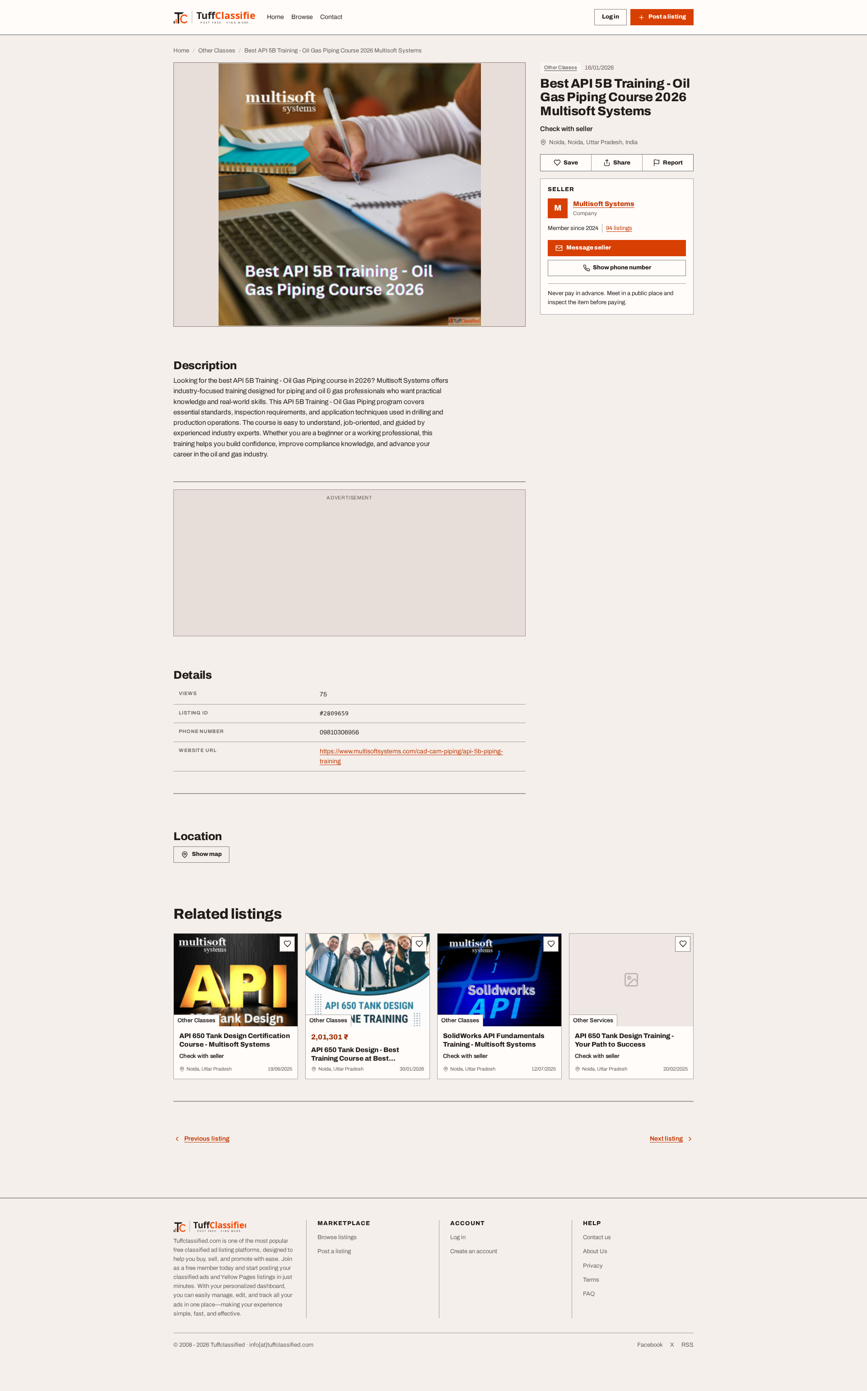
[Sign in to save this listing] (287, 944)
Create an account (473, 1251)
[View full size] (349, 194)
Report (673, 163)
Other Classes (560, 67)
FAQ (589, 1294)
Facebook (650, 1345)
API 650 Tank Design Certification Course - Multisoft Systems (234, 1040)
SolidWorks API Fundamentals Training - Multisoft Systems (494, 1040)
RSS (687, 1345)
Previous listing (206, 1138)
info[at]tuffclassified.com (281, 1345)
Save (571, 163)
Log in (610, 17)
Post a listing (334, 1251)
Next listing (666, 1138)
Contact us (597, 1237)
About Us (595, 1251)
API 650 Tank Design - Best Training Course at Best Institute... (355, 1058)
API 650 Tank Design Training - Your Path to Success (624, 1040)
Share (621, 163)
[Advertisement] (349, 567)
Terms (591, 1280)
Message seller (588, 247)
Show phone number (622, 267)
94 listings (619, 228)
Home (275, 17)
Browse (302, 17)
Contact (331, 17)
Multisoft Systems (603, 203)
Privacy (593, 1266)
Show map (207, 854)
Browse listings (337, 1237)
